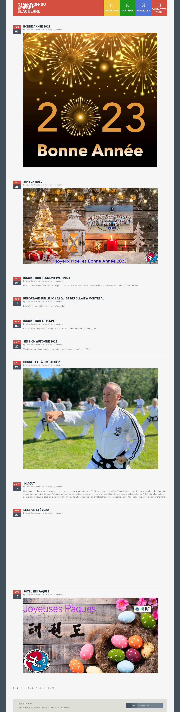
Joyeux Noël (32, 181)
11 (53, 688)
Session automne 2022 (40, 341)
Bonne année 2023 (36, 26)
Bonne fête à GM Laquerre (43, 362)
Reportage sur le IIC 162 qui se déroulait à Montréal (63, 298)
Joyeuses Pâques (36, 591)
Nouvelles (48, 30)
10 (48, 688)
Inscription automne (39, 321)
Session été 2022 (36, 510)
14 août (29, 483)
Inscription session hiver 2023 (46, 278)
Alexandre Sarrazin (33, 30)
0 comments (58, 30)
